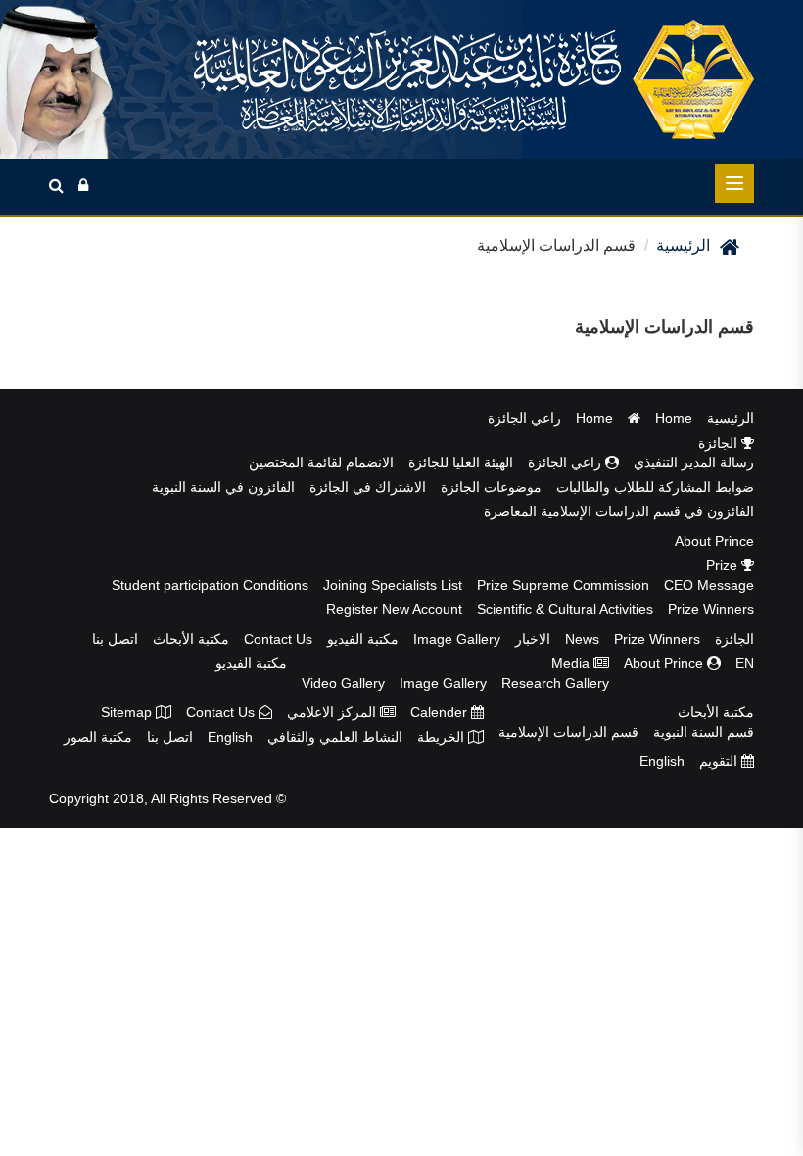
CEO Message (709, 585)
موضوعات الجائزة (491, 487)
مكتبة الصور (98, 737)
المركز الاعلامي (333, 712)
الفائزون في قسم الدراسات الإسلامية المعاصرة (619, 511)
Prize (723, 565)
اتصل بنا (115, 639)
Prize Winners (711, 609)
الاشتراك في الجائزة (367, 487)
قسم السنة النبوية (703, 732)
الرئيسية (683, 245)
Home (673, 418)
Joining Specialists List (392, 585)
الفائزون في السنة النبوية (223, 487)
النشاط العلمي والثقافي (334, 737)
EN (744, 663)
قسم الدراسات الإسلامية (568, 732)
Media (572, 663)
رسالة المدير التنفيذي (694, 462)
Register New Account (394, 609)
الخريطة (442, 737)
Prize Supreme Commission (563, 585)
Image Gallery (456, 639)
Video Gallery (343, 683)
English (230, 737)
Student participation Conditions (210, 585)
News (582, 639)
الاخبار (532, 639)
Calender (440, 712)
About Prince (714, 541)
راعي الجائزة (524, 418)
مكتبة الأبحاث (191, 639)
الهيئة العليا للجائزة (460, 462)
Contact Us (278, 639)
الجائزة (719, 443)
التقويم (720, 761)
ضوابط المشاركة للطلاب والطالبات (655, 487)
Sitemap (128, 712)
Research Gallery (555, 683)
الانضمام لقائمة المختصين (321, 462)
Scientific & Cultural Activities (565, 609)
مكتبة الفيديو (363, 639)
